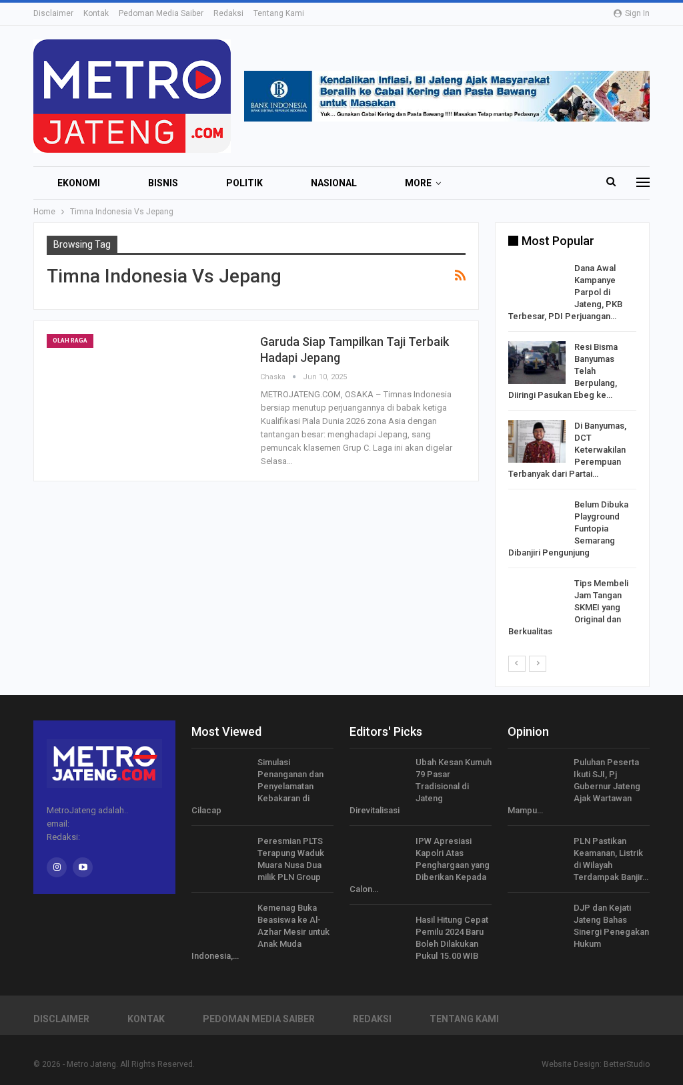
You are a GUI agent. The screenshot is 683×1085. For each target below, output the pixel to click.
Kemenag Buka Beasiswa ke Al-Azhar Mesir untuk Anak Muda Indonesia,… (260, 932)
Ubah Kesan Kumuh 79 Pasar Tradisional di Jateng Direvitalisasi (421, 786)
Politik (244, 183)
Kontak (96, 13)
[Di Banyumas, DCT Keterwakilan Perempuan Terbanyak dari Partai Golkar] (537, 441)
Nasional (334, 183)
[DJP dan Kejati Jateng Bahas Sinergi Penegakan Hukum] (536, 923)
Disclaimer (53, 13)
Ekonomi (78, 183)
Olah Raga (70, 340)
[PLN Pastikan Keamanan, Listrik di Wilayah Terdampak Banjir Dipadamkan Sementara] (536, 856)
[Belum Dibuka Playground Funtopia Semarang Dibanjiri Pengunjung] (537, 520)
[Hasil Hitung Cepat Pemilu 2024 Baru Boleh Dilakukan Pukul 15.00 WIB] (378, 935)
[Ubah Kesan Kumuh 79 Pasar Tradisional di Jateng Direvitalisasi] (378, 777)
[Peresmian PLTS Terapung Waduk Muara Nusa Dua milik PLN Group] (220, 856)
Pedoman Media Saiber (161, 13)
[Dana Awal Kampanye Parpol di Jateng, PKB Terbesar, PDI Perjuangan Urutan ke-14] (537, 283)
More (418, 183)
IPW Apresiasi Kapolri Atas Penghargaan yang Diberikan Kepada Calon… (420, 865)
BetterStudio (627, 1064)
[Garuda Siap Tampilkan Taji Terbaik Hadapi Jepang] (147, 398)
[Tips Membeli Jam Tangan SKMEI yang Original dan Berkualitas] (537, 599)
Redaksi (228, 13)
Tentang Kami (278, 13)
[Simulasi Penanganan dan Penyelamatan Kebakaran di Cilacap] (220, 777)
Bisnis (163, 183)
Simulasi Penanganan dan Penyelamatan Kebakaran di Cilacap (257, 786)
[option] (572, 452)
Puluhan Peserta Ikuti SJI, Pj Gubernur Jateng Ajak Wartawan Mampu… (574, 786)
